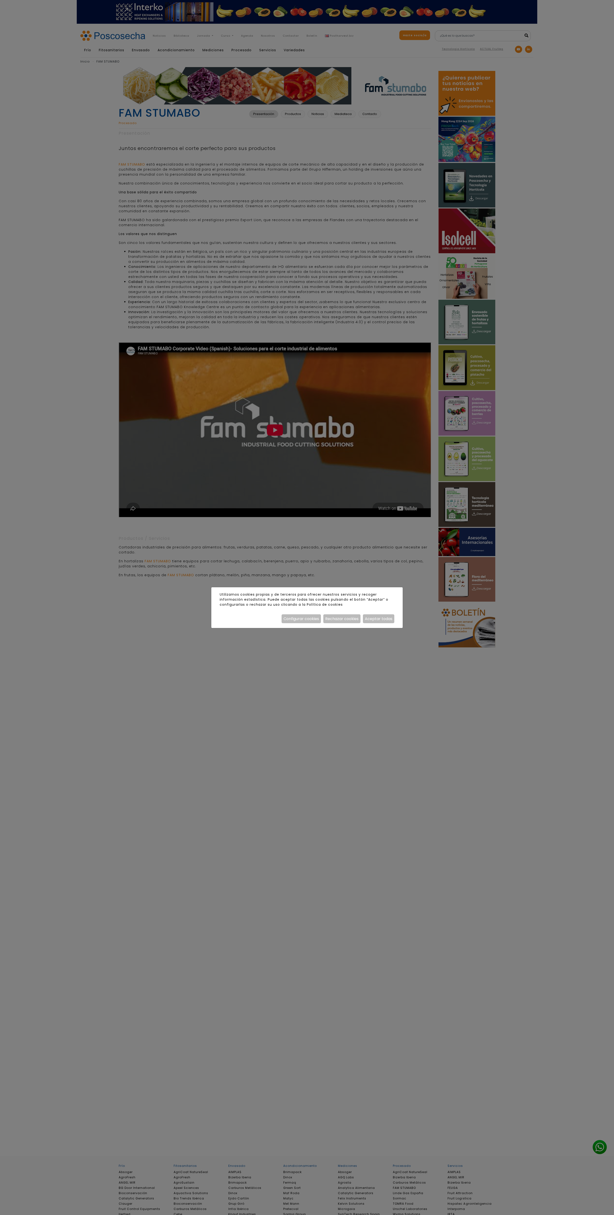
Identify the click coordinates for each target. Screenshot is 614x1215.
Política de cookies (324, 604)
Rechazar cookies (342, 619)
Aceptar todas (378, 619)
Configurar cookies (301, 619)
